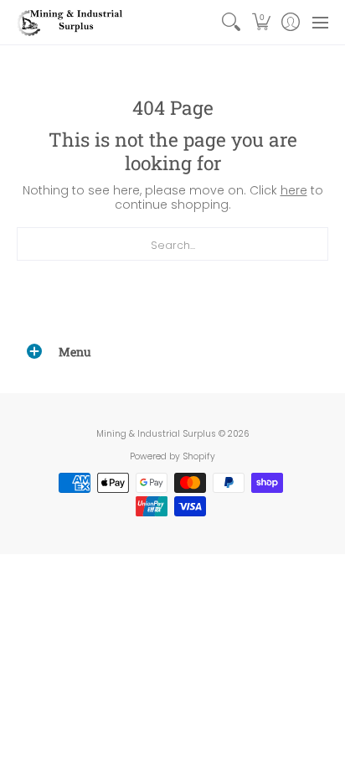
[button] (260, 22)
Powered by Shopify (172, 456)
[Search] (231, 22)
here (294, 190)
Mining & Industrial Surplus (156, 434)
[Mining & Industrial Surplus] (71, 22)
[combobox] (172, 244)
